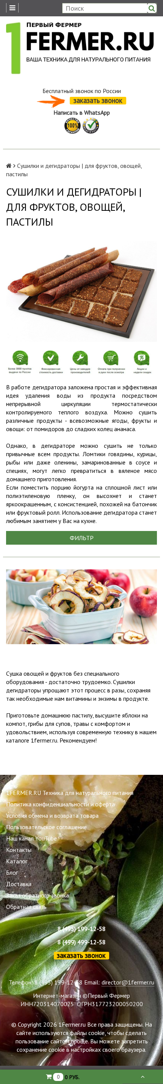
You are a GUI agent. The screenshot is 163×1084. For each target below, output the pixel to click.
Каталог (16, 861)
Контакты (18, 849)
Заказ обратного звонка (37, 895)
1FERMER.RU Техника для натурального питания (69, 792)
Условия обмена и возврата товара (52, 815)
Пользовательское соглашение (46, 827)
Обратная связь (26, 906)
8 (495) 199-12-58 (82, 928)
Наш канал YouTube (31, 838)
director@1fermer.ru (128, 982)
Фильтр (82, 538)
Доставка (18, 884)
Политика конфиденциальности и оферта (60, 804)
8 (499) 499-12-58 (82, 942)
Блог (12, 872)
